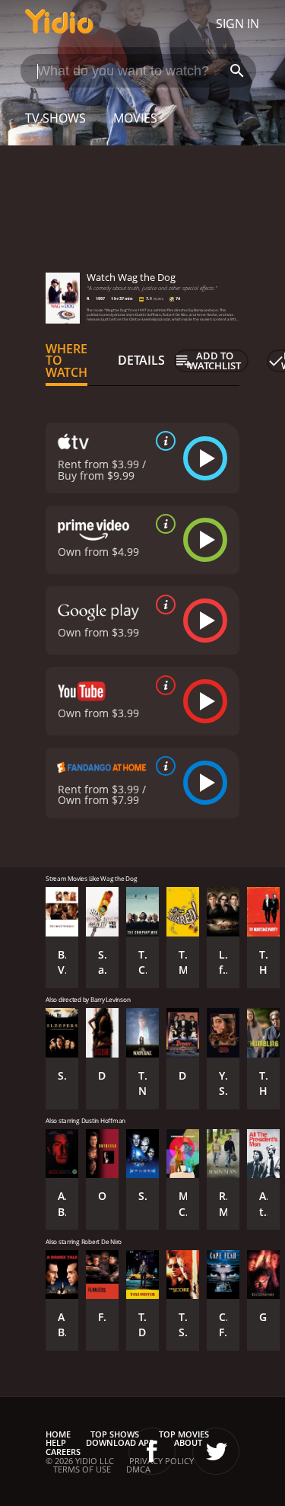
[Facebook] (152, 1451)
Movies (135, 118)
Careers (63, 1451)
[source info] (163, 441)
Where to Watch (66, 360)
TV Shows (55, 118)
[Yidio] (59, 23)
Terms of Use (82, 1469)
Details (141, 360)
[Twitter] (215, 1451)
